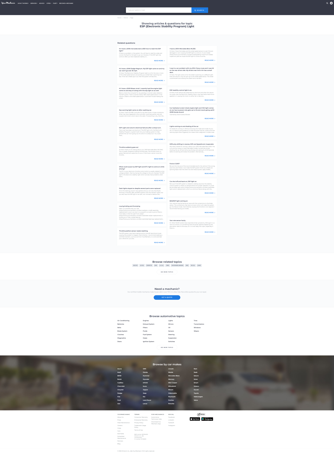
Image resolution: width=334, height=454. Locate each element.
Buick (119, 379)
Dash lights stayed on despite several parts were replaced (139, 188)
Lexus (145, 404)
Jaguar (145, 390)
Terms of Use (138, 430)
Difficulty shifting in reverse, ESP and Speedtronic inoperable (192, 144)
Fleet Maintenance (123, 423)
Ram (195, 369)
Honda (145, 372)
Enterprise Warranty (141, 420)
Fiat (118, 397)
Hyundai (146, 379)
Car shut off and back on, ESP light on (183, 181)
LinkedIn (171, 420)
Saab (195, 372)
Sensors (171, 331)
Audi (119, 372)
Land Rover (147, 400)
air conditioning (123, 320)
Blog (118, 444)
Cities (119, 428)
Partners (120, 441)
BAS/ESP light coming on (179, 201)
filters (145, 327)
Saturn (196, 376)
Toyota (196, 393)
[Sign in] (331, 3)
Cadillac (120, 383)
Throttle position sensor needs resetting (133, 231)
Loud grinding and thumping (129, 206)
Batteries (120, 324)
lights (170, 320)
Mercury (171, 379)
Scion (196, 379)
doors (119, 341)
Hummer (146, 376)
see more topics (167, 272)
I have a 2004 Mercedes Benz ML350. (183, 49)
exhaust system (148, 324)
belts (119, 327)
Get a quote (167, 297)
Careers (119, 425)
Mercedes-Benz (174, 376)
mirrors (170, 324)
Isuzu (145, 386)
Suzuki (196, 390)
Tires (195, 320)
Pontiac (171, 400)
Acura (119, 369)
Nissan (170, 390)
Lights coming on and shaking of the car (184, 126)
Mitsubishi (172, 386)
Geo (118, 404)
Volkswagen (198, 397)
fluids (145, 331)
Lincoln (171, 369)
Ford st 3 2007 (175, 164)
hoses (145, 338)
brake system (122, 331)
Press (119, 420)
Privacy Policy (138, 423)
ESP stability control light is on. (181, 90)
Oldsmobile (172, 393)
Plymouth (172, 397)
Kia (144, 397)
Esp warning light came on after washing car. (135, 110)
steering (171, 334)
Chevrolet (121, 386)
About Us (120, 417)
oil (169, 327)
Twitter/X (171, 423)
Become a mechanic (66, 3)
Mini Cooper (172, 383)
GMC (144, 369)
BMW (119, 376)
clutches (120, 334)
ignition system (148, 341)
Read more (158, 61)
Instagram (171, 425)
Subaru (196, 386)
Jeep (144, 393)
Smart (196, 383)
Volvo (196, 400)
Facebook (171, 417)
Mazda (170, 372)
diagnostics (121, 338)
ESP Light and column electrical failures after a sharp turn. (140, 128)
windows (197, 327)
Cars (118, 431)
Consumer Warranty (141, 417)
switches (171, 341)
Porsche (171, 404)
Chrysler (120, 390)
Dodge (119, 393)
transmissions (199, 324)
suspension (172, 338)
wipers (196, 331)
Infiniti (145, 383)
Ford (119, 400)
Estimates (120, 433)
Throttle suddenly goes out (128, 147)
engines (146, 320)
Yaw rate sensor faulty (178, 220)
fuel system (147, 334)
